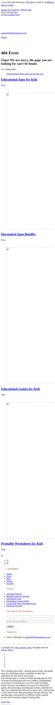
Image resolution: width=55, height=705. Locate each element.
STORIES (11, 16)
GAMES (37, 11)
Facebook (38, 31)
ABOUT (21, 16)
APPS (10, 11)
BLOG (32, 16)
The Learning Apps (23, 647)
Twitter (29, 31)
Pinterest (11, 22)
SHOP (42, 16)
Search (47, 31)
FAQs (8, 576)
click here (27, 2)
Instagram (11, 31)
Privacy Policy (7, 650)
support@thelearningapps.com (37, 637)
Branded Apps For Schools (17, 596)
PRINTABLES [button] (23, 11)
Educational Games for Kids (20, 389)
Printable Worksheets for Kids (22, 543)
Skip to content (7, 5)
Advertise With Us (14, 594)
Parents (9, 581)
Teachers (10, 583)
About (9, 574)
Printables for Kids (14, 606)
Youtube (21, 31)
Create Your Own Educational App (21, 603)
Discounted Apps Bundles (18, 234)
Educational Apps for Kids (19, 79)
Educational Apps (13, 599)
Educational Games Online (17, 601)
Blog (8, 579)
